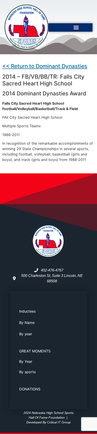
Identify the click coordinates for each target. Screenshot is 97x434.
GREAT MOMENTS (35, 351)
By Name (27, 322)
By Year (25, 361)
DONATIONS (29, 389)
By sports (27, 372)
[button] (76, 27)
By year (25, 334)
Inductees (27, 311)
